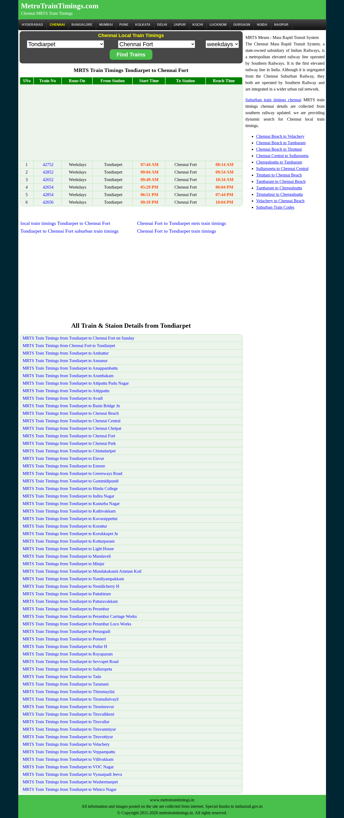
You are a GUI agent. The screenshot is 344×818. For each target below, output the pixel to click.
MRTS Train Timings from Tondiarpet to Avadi (63, 398)
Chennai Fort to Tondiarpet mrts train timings (181, 223)
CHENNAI (57, 25)
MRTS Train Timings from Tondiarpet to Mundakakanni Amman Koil (82, 571)
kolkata (142, 25)
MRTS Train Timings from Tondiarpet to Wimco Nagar (69, 789)
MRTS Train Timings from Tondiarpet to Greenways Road (72, 473)
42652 (48, 179)
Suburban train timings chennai (273, 100)
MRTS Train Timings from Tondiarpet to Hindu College (70, 488)
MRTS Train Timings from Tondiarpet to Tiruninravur (68, 706)
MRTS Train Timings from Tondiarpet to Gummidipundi (71, 481)
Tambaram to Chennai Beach (281, 181)
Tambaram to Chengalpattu (279, 188)
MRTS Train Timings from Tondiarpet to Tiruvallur (66, 721)
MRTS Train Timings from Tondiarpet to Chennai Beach (71, 413)
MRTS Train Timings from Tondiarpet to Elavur (63, 458)
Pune (123, 25)
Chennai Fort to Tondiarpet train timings (176, 231)
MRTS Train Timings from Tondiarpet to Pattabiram (67, 594)
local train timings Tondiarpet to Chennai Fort (65, 223)
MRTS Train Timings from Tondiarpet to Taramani (66, 684)
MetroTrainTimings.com (59, 6)
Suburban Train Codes (275, 207)
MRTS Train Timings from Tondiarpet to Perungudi (66, 631)
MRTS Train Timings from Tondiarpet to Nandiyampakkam (73, 578)
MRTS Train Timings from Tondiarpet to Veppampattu (69, 751)
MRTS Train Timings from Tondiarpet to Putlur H (65, 646)
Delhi (162, 25)
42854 (48, 194)
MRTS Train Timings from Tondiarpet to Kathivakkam (69, 511)
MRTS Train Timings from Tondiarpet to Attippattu (66, 390)
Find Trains (131, 54)
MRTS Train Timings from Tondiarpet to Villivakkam (68, 759)
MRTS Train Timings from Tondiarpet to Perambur (66, 609)
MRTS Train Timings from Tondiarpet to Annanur (65, 360)
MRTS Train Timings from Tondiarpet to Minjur (63, 563)
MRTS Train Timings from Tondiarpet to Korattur (65, 526)
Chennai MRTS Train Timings (47, 13)
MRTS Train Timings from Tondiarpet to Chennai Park (69, 443)
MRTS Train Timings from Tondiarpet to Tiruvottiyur (68, 736)
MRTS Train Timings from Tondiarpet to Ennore (64, 466)
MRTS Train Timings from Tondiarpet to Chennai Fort (69, 436)
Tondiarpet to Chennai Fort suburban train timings (69, 231)
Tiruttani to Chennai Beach (279, 175)
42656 (48, 202)
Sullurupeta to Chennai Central (282, 168)
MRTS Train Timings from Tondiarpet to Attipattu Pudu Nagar (76, 383)
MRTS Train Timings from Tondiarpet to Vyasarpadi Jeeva (72, 774)
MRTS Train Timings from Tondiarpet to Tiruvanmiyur (69, 729)
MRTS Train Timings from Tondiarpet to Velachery (66, 744)
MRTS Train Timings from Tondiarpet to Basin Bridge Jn (71, 405)
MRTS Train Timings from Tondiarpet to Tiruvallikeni (68, 714)
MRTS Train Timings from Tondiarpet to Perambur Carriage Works (80, 616)
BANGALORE (81, 25)
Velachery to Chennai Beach (280, 201)
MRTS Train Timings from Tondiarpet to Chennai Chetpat (72, 428)
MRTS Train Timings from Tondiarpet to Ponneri (64, 639)
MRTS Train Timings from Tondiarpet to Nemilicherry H (71, 586)
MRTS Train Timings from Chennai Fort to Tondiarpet (69, 345)
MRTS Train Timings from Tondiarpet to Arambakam (68, 375)
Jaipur (180, 25)
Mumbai (106, 25)
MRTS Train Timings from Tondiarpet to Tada (62, 676)
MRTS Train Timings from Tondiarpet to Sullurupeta (67, 669)
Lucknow (218, 25)
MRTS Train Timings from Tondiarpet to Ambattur (66, 353)
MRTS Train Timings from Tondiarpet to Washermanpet (70, 782)
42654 (48, 187)
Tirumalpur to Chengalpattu (279, 194)
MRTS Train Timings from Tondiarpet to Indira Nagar (68, 496)
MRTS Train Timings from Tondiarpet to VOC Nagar (68, 767)
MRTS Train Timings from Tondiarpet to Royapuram (68, 654)
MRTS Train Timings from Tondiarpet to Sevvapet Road (71, 661)
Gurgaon (241, 25)
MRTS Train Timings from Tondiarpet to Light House (68, 548)
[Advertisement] (131, 122)
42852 (48, 172)
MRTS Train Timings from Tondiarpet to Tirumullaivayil (71, 699)
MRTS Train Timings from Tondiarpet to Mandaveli (67, 556)
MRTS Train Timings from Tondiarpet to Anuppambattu (70, 368)
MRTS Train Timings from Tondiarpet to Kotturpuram (68, 541)
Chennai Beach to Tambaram (281, 142)
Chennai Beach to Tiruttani (279, 149)
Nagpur (281, 25)
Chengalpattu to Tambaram (279, 162)
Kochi (197, 25)
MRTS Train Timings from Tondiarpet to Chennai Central (71, 421)
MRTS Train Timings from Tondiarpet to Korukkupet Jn (70, 533)
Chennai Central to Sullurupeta (282, 155)
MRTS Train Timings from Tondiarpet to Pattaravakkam (70, 601)
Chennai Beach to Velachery (280, 136)
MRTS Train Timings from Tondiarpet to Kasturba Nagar (71, 503)
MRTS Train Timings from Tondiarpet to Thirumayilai (68, 691)
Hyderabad (32, 25)
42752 (48, 164)
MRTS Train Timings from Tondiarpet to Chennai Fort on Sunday (78, 338)
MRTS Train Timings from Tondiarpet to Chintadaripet (69, 451)
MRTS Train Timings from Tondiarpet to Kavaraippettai (70, 518)
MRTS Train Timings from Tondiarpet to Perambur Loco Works (77, 624)
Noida (262, 25)
